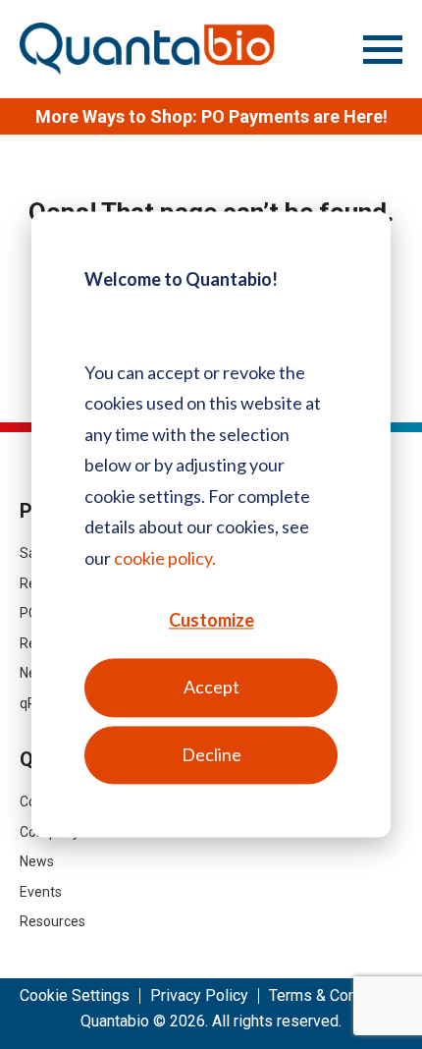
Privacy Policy (199, 996)
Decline (211, 754)
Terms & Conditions (336, 996)
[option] (211, 116)
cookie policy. (165, 558)
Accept (211, 687)
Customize (211, 620)
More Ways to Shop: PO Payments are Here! (211, 116)
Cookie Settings (75, 996)
